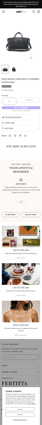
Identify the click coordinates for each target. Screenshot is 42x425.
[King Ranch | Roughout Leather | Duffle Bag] (10, 136)
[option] (21, 4)
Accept (20, 409)
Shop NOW (21, 295)
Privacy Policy (31, 403)
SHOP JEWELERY (21, 335)
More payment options (21, 110)
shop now (21, 258)
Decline (19, 414)
